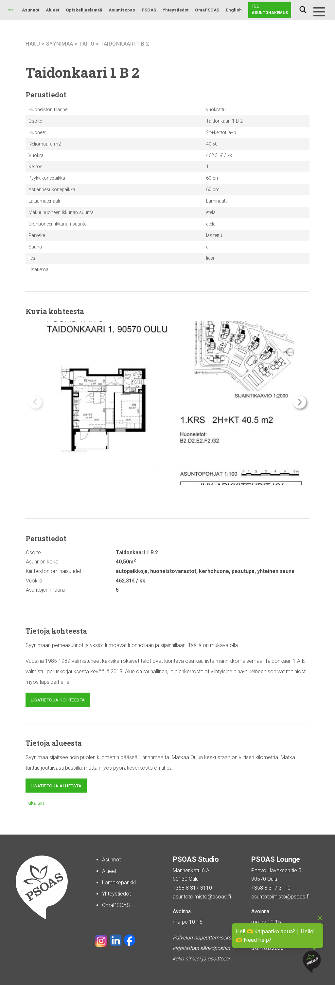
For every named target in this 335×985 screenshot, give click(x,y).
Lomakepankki (119, 882)
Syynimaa (59, 44)
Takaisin (35, 803)
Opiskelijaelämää (84, 9)
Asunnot (30, 9)
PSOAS (149, 9)
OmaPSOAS (207, 9)
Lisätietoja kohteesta (58, 699)
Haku (303, 10)
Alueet (52, 9)
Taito (87, 44)
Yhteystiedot (175, 9)
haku (33, 44)
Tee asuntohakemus (270, 9)
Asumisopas (122, 9)
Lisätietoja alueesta (56, 785)
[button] (299, 402)
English (234, 9)
